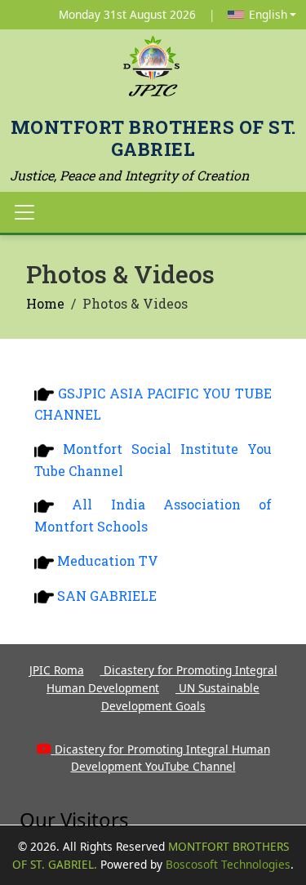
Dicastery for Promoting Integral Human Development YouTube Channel (162, 758)
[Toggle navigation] (24, 212)
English (268, 14)
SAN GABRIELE (107, 595)
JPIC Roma (56, 670)
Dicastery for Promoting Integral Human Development (162, 679)
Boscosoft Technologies (228, 864)
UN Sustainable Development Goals (180, 697)
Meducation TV (107, 560)
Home (45, 303)
